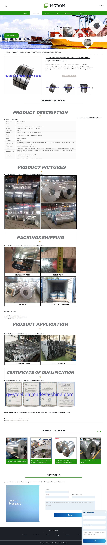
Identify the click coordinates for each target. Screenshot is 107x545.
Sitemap (65, 542)
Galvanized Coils (23, 412)
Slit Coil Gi (7, 412)
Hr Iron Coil (68, 412)
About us (81, 13)
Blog (56, 13)
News (47, 13)
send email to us (70, 75)
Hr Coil (11, 412)
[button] (5, 6)
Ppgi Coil (62, 412)
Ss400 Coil (16, 412)
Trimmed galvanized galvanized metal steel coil (19, 418)
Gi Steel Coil (43, 412)
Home (24, 13)
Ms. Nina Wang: (11, 482)
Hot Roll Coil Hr (31, 412)
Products (36, 13)
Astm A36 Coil (50, 412)
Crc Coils (38, 412)
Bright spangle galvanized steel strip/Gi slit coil (17, 420)
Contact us (68, 13)
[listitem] (53, 87)
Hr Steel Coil (57, 412)
